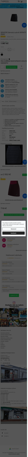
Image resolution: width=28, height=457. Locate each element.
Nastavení (13, 229)
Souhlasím (13, 233)
